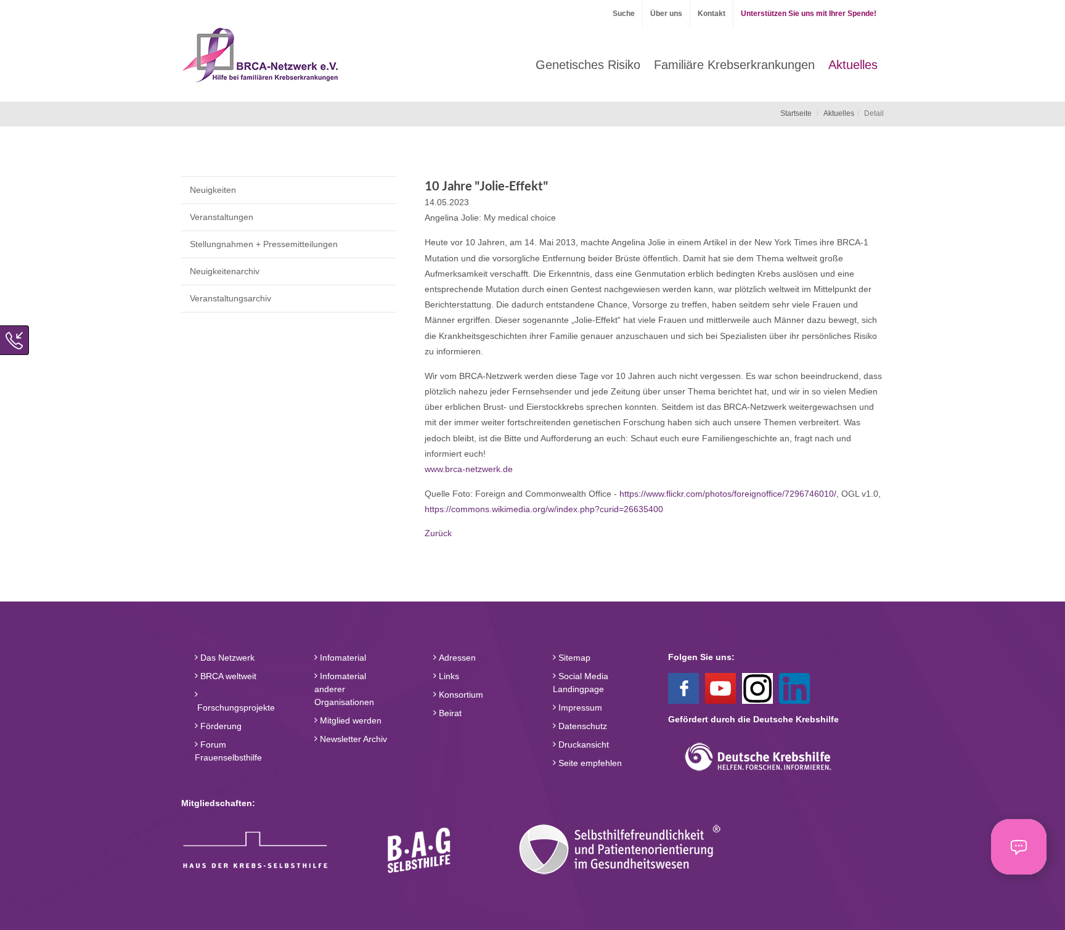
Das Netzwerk (226, 658)
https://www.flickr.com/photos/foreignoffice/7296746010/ (727, 494)
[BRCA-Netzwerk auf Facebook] (683, 687)
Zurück (438, 533)
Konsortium (459, 695)
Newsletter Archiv (352, 739)
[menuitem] (588, 65)
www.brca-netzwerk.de (469, 469)
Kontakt (711, 13)
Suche (624, 13)
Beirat (449, 713)
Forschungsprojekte (235, 707)
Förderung (220, 726)
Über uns (666, 13)
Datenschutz (581, 726)
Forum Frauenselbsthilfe (228, 751)
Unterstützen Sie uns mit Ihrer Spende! (808, 13)
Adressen (456, 658)
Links (447, 676)
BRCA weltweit (227, 676)
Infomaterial (341, 658)
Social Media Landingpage (580, 682)
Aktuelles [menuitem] (853, 64)
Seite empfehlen (589, 763)
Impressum (579, 707)
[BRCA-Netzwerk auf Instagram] (757, 687)
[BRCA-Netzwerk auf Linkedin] (794, 687)
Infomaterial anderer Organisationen (344, 689)
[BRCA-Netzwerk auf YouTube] (720, 687)
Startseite (796, 113)
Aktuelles (838, 113)
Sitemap (573, 658)
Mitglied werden (349, 720)
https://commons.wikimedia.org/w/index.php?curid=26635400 (544, 509)
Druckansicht (582, 744)
